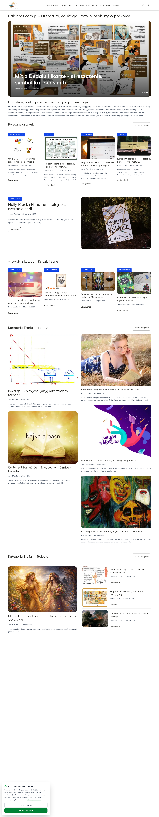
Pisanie (101, 5)
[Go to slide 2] (144, 92)
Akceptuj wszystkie (26, 810)
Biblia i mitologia (91, 5)
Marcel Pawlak (86, 169)
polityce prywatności (34, 800)
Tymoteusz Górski (21, 89)
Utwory (49, 134)
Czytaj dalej (14, 229)
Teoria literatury (78, 5)
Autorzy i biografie (112, 5)
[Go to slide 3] (147, 92)
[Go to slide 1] (142, 92)
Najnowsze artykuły (53, 5)
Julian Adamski (13, 165)
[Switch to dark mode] (149, 5)
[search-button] (143, 5)
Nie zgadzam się (26, 805)
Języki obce (87, 134)
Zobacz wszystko (141, 125)
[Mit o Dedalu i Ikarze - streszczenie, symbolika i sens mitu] (79, 59)
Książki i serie (66, 5)
